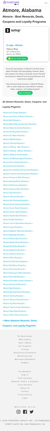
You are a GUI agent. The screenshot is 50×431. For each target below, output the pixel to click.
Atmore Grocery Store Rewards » (16, 189)
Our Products (25, 346)
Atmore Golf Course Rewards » (15, 185)
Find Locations (25, 378)
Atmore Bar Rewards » (12, 120)
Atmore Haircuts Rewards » (14, 196)
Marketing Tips (25, 356)
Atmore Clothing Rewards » (14, 143)
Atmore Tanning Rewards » (13, 295)
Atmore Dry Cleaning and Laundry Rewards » (21, 170)
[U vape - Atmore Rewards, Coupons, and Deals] (13, 30)
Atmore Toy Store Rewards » (14, 303)
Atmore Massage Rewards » (14, 234)
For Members (25, 371)
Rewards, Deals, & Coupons (25, 381)
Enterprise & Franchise (25, 352)
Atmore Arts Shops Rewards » (15, 112)
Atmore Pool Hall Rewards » (14, 276)
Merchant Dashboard (25, 359)
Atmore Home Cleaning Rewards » (16, 204)
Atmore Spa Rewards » (12, 288)
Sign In (25, 375)
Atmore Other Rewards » (13, 257)
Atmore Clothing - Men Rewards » (16, 147)
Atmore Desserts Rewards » (14, 166)
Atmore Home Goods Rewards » (16, 208)
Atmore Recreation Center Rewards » (18, 280)
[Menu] (45, 3)
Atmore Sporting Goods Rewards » (17, 292)
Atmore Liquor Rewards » (13, 227)
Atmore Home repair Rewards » (15, 212)
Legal (25, 398)
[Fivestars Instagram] (19, 411)
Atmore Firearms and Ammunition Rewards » (20, 173)
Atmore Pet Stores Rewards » (14, 265)
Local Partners (25, 385)
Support (25, 362)
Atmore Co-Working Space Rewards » (18, 158)
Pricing (25, 349)
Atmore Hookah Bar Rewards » (15, 215)
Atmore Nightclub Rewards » (14, 250)
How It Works (25, 343)
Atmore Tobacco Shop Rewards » (16, 299)
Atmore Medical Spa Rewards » (15, 238)
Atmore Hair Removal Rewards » (16, 200)
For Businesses (25, 336)
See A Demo (25, 93)
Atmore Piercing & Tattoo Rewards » (17, 273)
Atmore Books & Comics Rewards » (17, 128)
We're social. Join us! (25, 407)
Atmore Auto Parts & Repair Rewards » (18, 116)
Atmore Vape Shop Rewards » (15, 311)
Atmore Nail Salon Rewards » (14, 246)
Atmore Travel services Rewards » (16, 307)
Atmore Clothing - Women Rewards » (17, 150)
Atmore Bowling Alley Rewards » (16, 131)
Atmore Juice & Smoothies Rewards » (18, 223)
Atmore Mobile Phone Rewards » (16, 242)
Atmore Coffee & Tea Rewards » (15, 154)
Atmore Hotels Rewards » (13, 219)
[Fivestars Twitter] (31, 411)
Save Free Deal (18, 58)
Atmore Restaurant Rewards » (15, 284)
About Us (25, 388)
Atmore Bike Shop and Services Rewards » (20, 124)
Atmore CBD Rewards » (12, 139)
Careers (25, 391)
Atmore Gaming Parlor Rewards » (16, 181)
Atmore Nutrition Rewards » (14, 254)
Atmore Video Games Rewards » (16, 315)
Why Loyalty (25, 339)
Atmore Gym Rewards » (12, 192)
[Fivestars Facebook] (25, 411)
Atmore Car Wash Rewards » (14, 135)
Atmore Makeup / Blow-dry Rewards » (18, 231)
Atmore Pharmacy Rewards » (14, 269)
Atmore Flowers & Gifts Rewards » (16, 177)
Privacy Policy (25, 394)
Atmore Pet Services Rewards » (15, 261)
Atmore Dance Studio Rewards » (16, 162)
